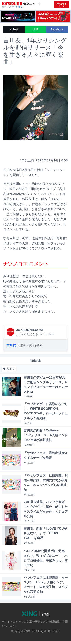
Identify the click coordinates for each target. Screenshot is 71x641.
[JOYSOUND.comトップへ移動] (61, 4)
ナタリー (20, 6)
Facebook (57, 29)
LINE (35, 29)
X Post (14, 29)
